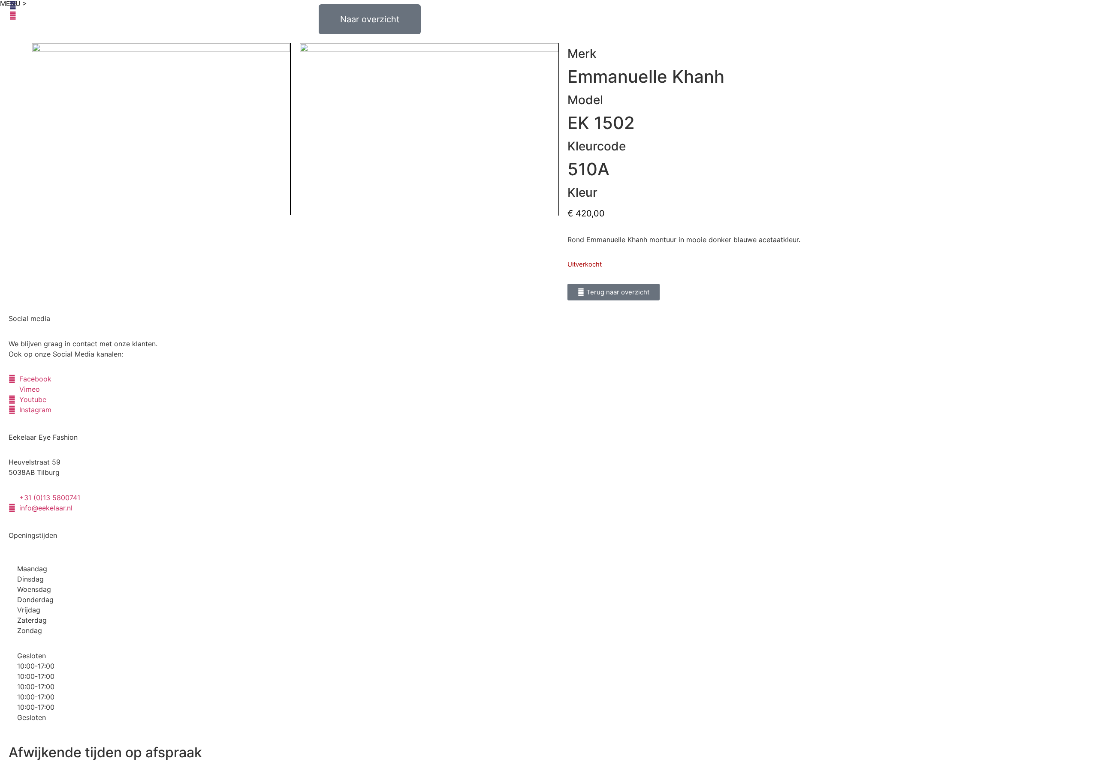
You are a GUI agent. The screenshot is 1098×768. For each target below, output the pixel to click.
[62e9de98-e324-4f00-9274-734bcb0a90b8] (429, 129)
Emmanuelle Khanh (645, 76)
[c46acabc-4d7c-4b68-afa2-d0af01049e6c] (161, 129)
